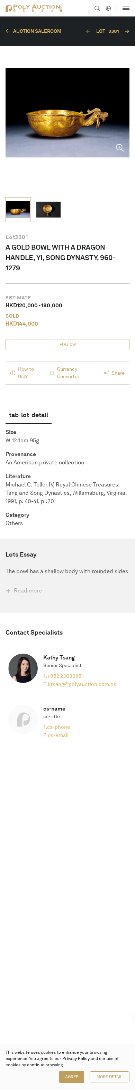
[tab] (29, 415)
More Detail (110, 1076)
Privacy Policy (76, 1058)
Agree (71, 1076)
